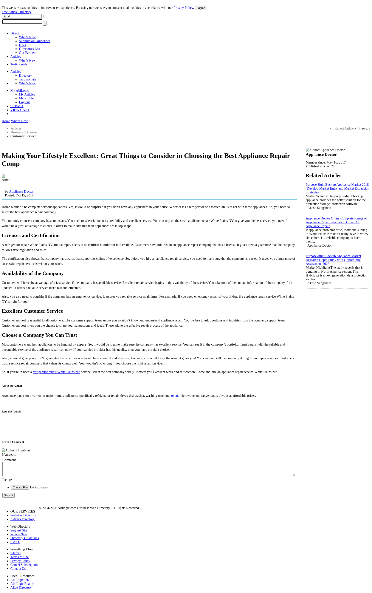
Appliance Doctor (21, 191)
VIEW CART (19, 110)
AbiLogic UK (19, 580)
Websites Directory (23, 515)
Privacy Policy (183, 7)
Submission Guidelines (34, 41)
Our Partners (27, 52)
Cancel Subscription (24, 565)
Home (6, 121)
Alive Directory (21, 587)
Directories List (29, 49)
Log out (24, 102)
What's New (27, 37)
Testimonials (18, 64)
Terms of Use (19, 557)
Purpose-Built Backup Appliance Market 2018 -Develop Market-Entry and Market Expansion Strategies (337, 188)
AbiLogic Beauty (22, 583)
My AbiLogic (19, 90)
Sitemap (15, 553)
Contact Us (18, 568)
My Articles (27, 94)
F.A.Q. (23, 45)
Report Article (344, 128)
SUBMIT (16, 106)
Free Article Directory (16, 12)
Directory (16, 33)
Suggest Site (18, 530)
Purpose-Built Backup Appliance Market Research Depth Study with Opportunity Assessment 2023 (333, 260)
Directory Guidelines (24, 538)
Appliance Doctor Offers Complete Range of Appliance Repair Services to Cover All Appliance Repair (336, 222)
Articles (15, 56)
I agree (201, 7)
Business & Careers (24, 132)
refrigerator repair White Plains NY (56, 372)
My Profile (26, 98)
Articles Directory (22, 519)
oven (174, 395)
